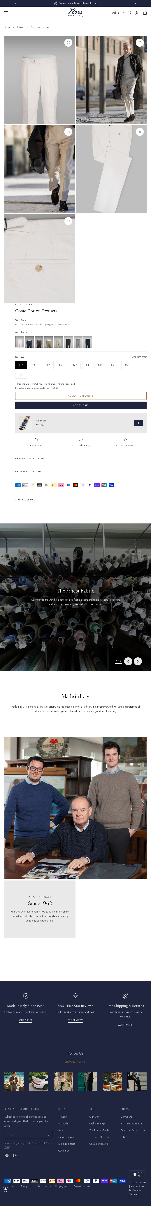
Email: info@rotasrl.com (133, 1130)
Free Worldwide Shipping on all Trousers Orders (49, 324)
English (115, 13)
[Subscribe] (48, 1134)
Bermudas (63, 1123)
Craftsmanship (97, 1123)
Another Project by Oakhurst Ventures (137, 1190)
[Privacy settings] (5, 1189)
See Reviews (75, 1020)
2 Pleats (20, 27)
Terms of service (44, 1186)
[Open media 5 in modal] (68, 221)
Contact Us (126, 1117)
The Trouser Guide (99, 1130)
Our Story (94, 1117)
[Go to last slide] (128, 661)
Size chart (142, 357)
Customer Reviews (98, 1144)
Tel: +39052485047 (132, 1123)
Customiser (64, 1150)
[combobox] (118, 12)
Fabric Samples (66, 1137)
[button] (6, 12)
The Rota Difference (99, 1137)
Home (7, 27)
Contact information (83, 1186)
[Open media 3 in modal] (68, 132)
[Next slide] (138, 661)
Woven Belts (41, 420)
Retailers (125, 1137)
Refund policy (10, 1186)
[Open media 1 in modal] (68, 43)
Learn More (125, 1024)
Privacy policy (27, 1186)
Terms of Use (38, 1143)
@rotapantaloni (75, 1062)
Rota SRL (142, 1182)
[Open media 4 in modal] (140, 132)
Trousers (63, 1117)
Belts (60, 1130)
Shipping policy (62, 1186)
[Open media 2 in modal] (140, 43)
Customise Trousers (80, 395)
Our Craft (25, 1020)
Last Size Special (67, 1144)
